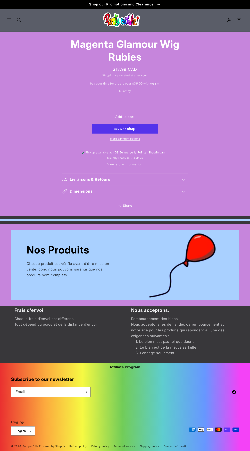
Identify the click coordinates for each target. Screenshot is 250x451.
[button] (9, 20)
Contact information (176, 446)
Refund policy (78, 446)
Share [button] (127, 205)
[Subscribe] (85, 392)
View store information (125, 164)
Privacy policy (100, 446)
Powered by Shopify (52, 446)
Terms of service (124, 446)
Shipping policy (149, 446)
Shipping (108, 75)
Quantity (125, 91)
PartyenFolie (30, 446)
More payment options (125, 139)
